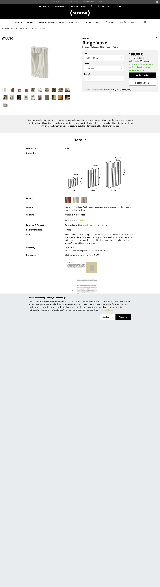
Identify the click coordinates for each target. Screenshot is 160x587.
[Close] (157, 2)
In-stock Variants (143, 83)
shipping (136, 61)
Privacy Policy (107, 310)
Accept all (123, 317)
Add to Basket (142, 75)
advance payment (95, 89)
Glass (82, 220)
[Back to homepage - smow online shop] (80, 13)
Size (85, 53)
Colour (86, 63)
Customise (108, 317)
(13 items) (38, 28)
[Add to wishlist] (155, 38)
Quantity (87, 74)
